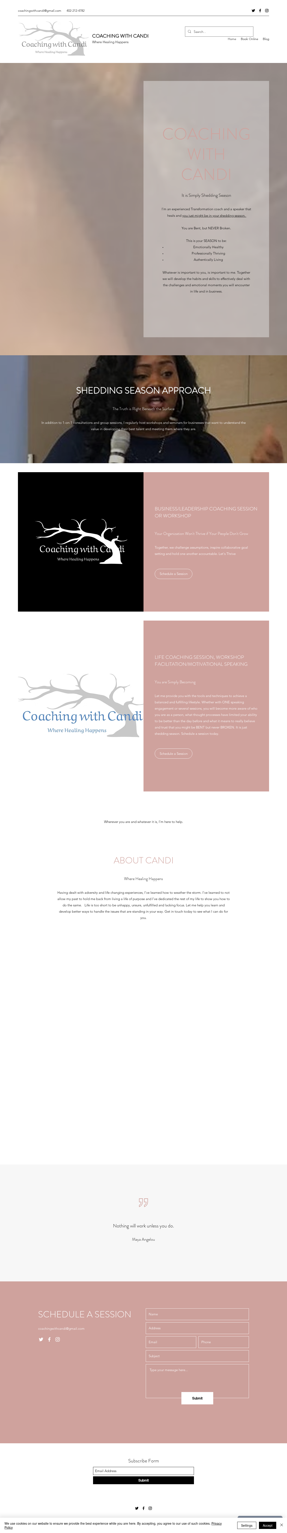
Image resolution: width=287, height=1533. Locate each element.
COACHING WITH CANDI (120, 35)
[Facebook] (260, 10)
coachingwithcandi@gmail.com (39, 11)
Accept (267, 1525)
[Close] (281, 1525)
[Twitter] (253, 10)
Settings (246, 1525)
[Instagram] (267, 10)
